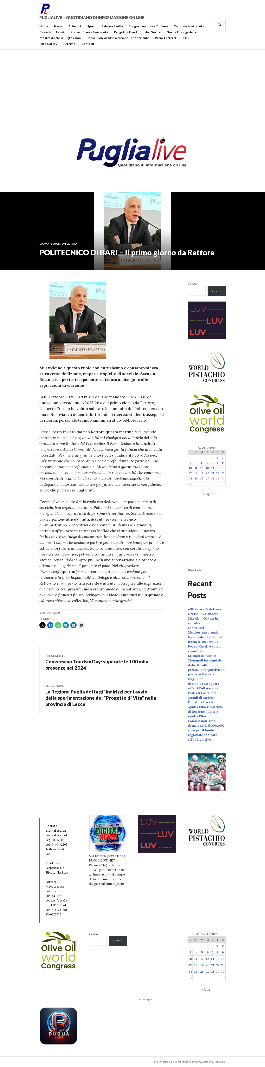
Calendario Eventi (52, 32)
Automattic (218, 1061)
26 (201, 478)
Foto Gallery (48, 43)
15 (218, 468)
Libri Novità (152, 32)
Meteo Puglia (194, 570)
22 (217, 473)
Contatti (87, 43)
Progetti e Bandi (126, 32)
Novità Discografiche (182, 32)
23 (222, 473)
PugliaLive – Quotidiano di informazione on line (91, 17)
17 (190, 473)
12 (201, 468)
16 (223, 468)
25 (196, 478)
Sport (91, 26)
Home (43, 26)
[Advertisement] (132, 88)
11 (196, 468)
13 (207, 468)
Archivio (69, 43)
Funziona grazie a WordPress (171, 1061)
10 (190, 468)
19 (201, 473)
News (58, 26)
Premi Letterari (166, 38)
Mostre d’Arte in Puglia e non (60, 38)
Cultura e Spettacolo (189, 26)
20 (207, 473)
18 (196, 473)
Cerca (192, 284)
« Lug (206, 494)
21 (212, 473)
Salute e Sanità (112, 26)
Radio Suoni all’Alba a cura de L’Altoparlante (118, 38)
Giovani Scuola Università (89, 32)
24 (190, 478)
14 (212, 468)
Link (186, 38)
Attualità (74, 26)
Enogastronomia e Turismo (148, 26)
